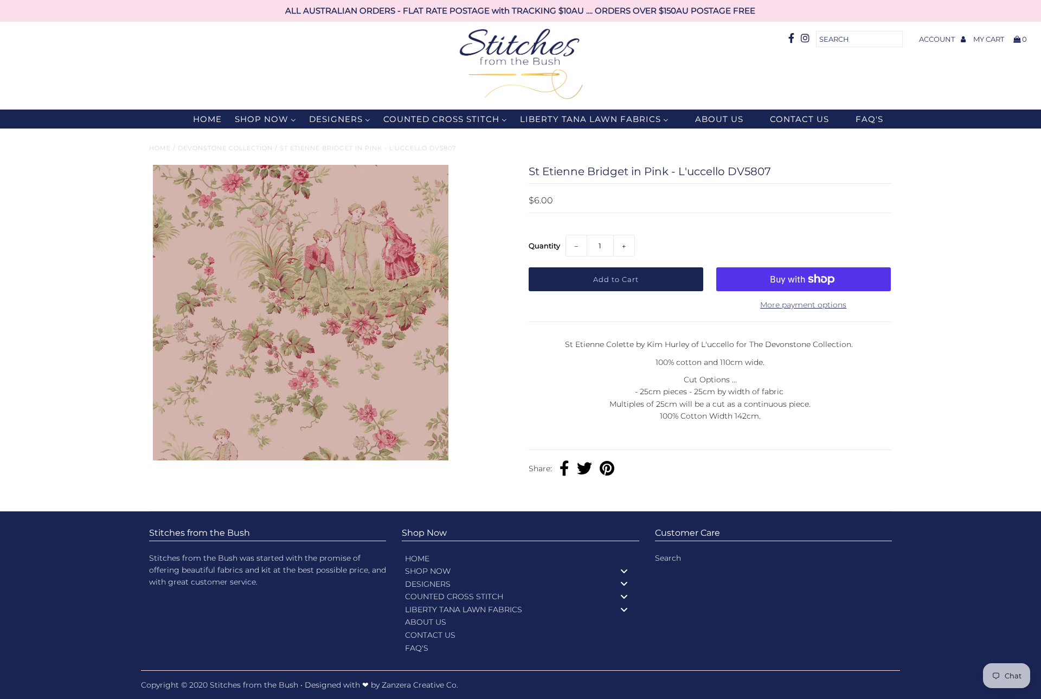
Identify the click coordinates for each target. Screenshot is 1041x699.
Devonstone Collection (225, 148)
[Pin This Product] (607, 469)
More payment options (803, 305)
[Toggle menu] (624, 570)
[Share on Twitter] (584, 469)
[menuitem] (200, 119)
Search (668, 558)
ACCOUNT (937, 39)
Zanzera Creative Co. (420, 685)
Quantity (544, 245)
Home (160, 148)
